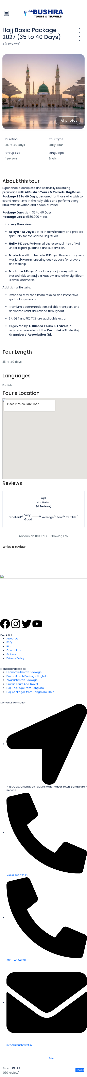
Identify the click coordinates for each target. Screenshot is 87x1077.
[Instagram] (16, 624)
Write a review (13, 546)
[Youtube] (37, 624)
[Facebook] (5, 624)
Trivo (52, 1058)
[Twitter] (26, 624)
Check (79, 1070)
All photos (69, 120)
